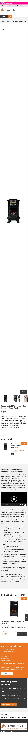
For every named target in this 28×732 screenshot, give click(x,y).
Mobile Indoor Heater (11, 21)
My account (5, 5)
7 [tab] (20, 401)
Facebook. (24, 717)
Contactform (5, 673)
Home (2, 21)
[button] (14, 499)
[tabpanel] (5, 398)
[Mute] (22, 505)
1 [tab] (11, 401)
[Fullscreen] (25, 505)
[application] (14, 499)
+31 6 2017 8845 (8, 650)
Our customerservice (7, 704)
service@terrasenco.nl (9, 651)
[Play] (3, 505)
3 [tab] (14, 401)
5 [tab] (17, 401)
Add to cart (12, 454)
